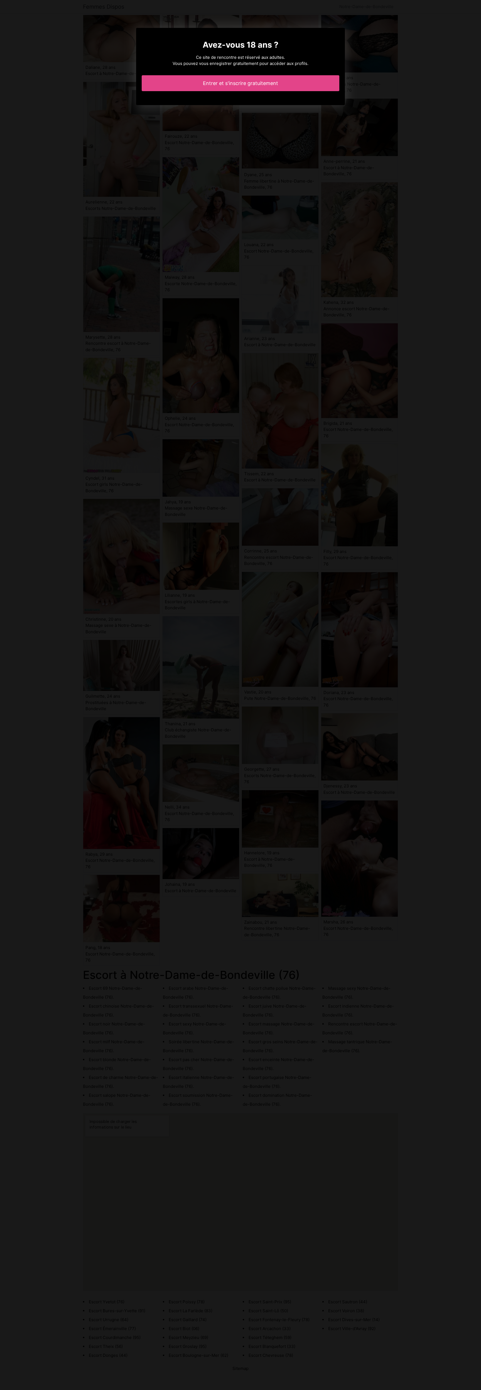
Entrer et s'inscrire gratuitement (240, 83)
